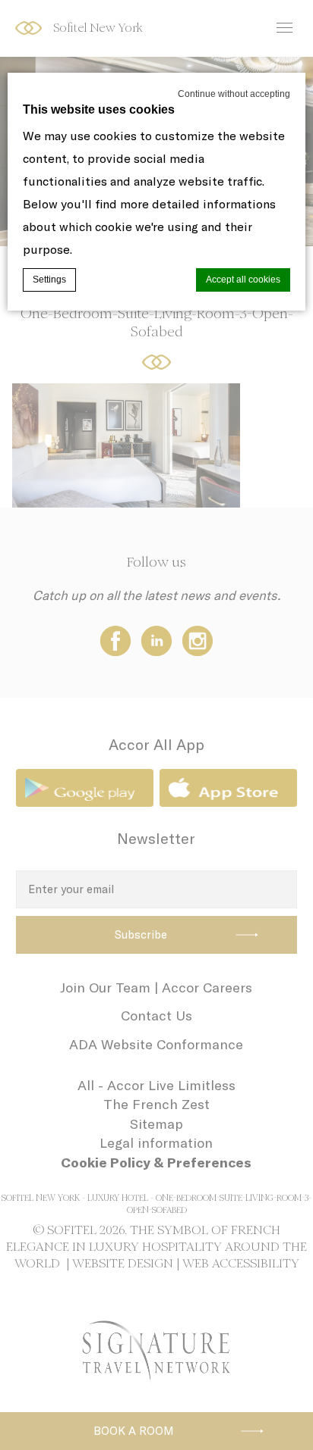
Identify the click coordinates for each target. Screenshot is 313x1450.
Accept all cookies (243, 279)
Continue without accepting (234, 94)
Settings (49, 279)
